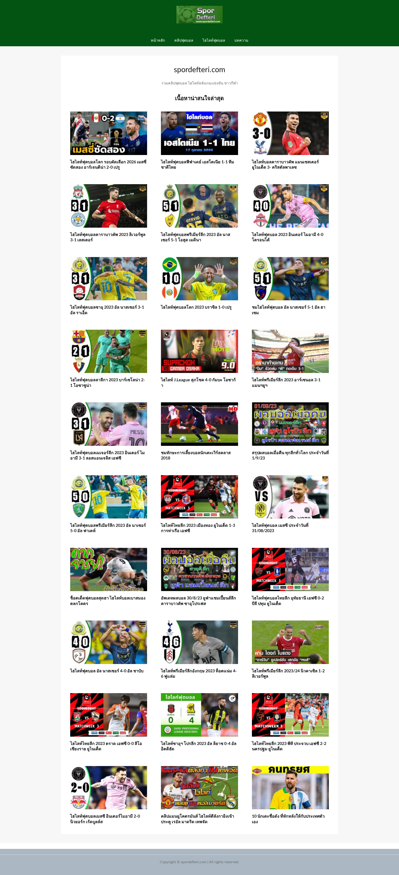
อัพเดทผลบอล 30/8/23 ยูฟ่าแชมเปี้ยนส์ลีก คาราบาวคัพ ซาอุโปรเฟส (198, 601)
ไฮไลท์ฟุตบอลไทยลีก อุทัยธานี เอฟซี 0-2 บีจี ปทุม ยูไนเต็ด (288, 601)
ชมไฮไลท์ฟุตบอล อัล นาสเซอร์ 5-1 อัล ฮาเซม (288, 310)
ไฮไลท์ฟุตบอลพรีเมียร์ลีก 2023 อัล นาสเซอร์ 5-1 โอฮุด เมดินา (195, 237)
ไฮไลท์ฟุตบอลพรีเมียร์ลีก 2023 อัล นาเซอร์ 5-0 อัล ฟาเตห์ (108, 528)
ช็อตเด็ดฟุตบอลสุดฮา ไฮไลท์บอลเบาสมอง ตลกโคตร (107, 601)
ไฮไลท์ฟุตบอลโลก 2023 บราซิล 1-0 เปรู (196, 307)
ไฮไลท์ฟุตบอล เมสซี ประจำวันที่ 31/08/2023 (280, 528)
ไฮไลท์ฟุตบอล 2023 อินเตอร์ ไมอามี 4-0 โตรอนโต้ (287, 237)
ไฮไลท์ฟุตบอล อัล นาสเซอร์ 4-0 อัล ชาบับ (106, 671)
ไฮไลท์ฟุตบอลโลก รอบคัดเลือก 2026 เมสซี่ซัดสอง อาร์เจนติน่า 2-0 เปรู (108, 165)
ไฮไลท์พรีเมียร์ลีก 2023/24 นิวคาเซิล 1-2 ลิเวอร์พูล (288, 674)
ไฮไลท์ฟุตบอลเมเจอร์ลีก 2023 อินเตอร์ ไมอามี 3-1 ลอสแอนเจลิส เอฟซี (107, 455)
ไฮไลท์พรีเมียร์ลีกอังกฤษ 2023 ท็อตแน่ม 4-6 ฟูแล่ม (199, 674)
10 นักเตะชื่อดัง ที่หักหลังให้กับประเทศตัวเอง (288, 819)
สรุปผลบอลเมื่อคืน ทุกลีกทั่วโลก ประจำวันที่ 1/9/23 (290, 455)
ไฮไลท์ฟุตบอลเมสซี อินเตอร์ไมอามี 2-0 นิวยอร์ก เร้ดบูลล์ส (105, 819)
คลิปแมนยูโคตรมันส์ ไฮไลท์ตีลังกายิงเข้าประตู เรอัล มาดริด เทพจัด (197, 819)
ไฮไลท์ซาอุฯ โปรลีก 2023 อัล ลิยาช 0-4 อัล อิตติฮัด (198, 746)
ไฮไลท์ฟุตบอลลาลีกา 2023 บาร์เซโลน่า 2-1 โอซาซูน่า (107, 383)
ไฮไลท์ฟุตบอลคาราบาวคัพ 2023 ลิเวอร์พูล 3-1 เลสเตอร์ (107, 237)
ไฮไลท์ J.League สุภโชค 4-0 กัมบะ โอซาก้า (198, 383)
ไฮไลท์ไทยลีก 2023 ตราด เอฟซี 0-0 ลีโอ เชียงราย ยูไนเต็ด (106, 746)
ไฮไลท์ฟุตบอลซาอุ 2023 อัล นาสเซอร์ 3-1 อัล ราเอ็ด (107, 310)
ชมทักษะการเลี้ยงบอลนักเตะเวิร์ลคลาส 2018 (196, 455)
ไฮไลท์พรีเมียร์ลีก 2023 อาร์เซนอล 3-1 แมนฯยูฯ (286, 383)
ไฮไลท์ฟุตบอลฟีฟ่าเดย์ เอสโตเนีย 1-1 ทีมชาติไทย (197, 165)
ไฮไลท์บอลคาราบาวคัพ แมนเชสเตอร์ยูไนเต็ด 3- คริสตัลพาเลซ (285, 165)
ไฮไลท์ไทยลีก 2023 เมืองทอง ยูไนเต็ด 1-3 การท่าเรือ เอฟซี (198, 528)
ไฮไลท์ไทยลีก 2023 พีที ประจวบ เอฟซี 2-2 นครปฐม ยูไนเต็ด (289, 746)
